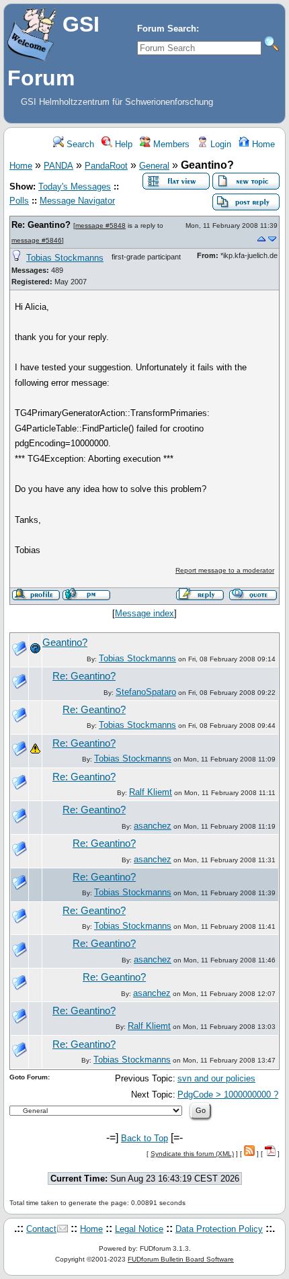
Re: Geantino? (41, 225)
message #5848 (100, 225)
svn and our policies (216, 1078)
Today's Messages (74, 186)
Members (170, 144)
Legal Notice (139, 1229)
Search (79, 144)
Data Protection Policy (219, 1229)
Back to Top (144, 1138)
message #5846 (36, 240)
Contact (41, 1229)
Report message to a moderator (224, 570)
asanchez (152, 826)
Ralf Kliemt (150, 792)
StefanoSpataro (146, 692)
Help (122, 144)
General (154, 166)
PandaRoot (106, 166)
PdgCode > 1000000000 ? (227, 1094)
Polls (19, 201)
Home (262, 144)
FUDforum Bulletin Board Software (181, 1259)
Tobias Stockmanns (65, 258)
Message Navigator (77, 201)
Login (219, 144)
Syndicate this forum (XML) (192, 1153)
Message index (144, 613)
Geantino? (64, 642)
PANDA (58, 166)
